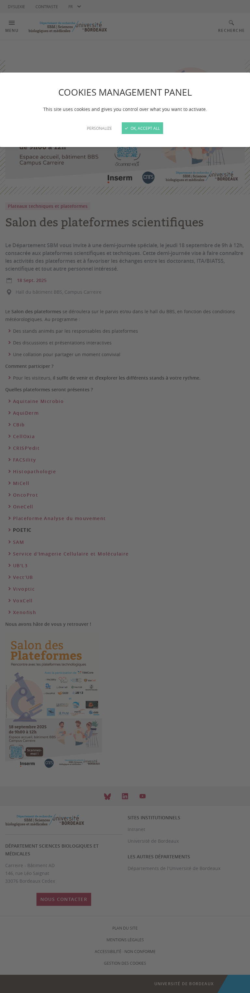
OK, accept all (145, 128)
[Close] (125, 496)
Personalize (99, 128)
